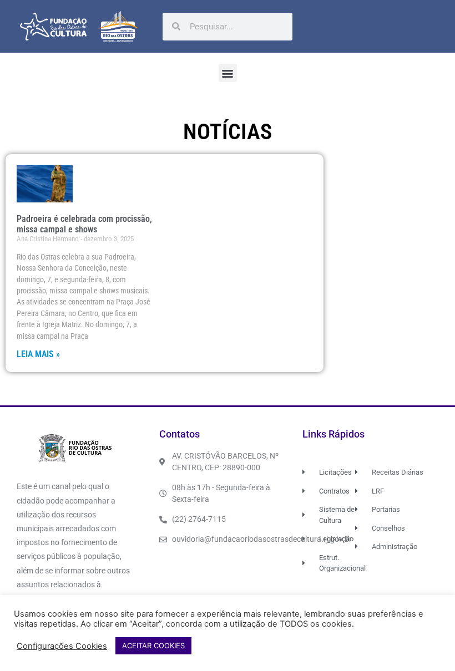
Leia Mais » (38, 354)
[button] (228, 73)
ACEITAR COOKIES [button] (153, 645)
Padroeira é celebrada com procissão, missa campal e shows (84, 224)
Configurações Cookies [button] (62, 646)
